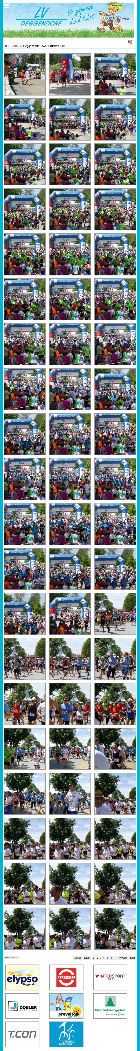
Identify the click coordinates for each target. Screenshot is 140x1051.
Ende (132, 958)
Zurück (87, 958)
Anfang (77, 958)
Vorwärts (123, 958)
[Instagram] (130, 42)
